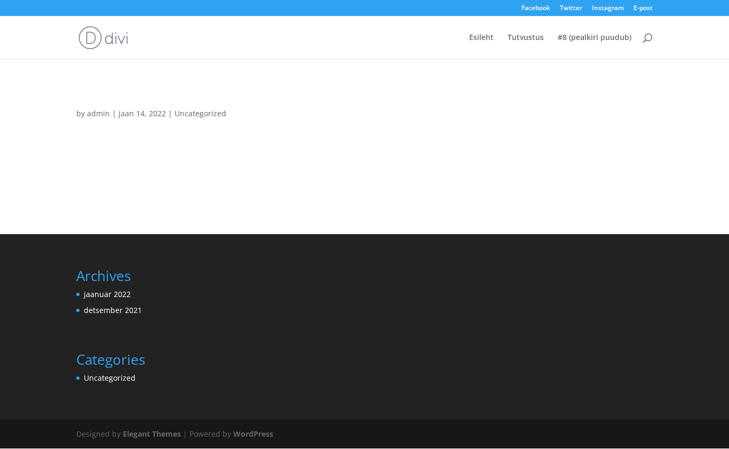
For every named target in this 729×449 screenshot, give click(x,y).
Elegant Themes (152, 434)
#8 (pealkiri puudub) (594, 38)
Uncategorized (200, 113)
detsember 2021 (113, 310)
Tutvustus (526, 38)
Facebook (535, 8)
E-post (643, 8)
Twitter (571, 8)
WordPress (253, 434)
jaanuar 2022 (107, 294)
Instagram (608, 8)
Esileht (481, 38)
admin (98, 113)
